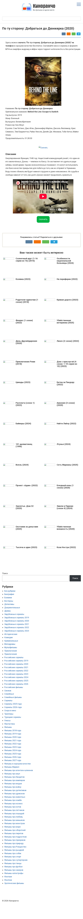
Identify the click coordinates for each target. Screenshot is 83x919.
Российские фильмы (13, 687)
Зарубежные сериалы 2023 (16, 631)
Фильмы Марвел (11, 767)
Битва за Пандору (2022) (65, 383)
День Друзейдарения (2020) (26, 342)
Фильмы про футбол (13, 866)
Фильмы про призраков (14, 840)
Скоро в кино (10, 710)
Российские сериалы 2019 (16, 660)
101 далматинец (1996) (24, 445)
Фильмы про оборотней (15, 830)
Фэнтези (8, 880)
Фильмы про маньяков (14, 820)
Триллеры (8, 714)
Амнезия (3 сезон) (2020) (66, 404)
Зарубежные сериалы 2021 (16, 624)
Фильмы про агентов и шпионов (18, 770)
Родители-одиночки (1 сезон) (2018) (27, 300)
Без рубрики (9, 591)
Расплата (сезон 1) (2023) (25, 404)
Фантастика (9, 724)
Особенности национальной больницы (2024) (65, 260)
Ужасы (7, 720)
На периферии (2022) (67, 279)
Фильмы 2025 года (12, 754)
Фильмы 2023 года (12, 747)
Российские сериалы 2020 (16, 664)
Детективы (9, 604)
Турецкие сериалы (12, 717)
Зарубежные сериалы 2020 (16, 621)
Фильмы (8, 727)
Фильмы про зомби (13, 800)
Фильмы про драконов (14, 793)
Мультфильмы (10, 647)
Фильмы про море (12, 827)
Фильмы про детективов (15, 790)
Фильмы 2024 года (12, 750)
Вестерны (8, 601)
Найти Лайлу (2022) (66, 423)
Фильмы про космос (13, 803)
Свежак (7, 690)
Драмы (7, 611)
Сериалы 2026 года (13, 707)
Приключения (10, 651)
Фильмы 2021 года (12, 740)
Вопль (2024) (22, 465)
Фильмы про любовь (13, 817)
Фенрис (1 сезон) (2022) (24, 321)
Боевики (8, 597)
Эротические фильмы (14, 883)
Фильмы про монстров (14, 823)
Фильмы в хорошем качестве (17, 764)
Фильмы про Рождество (15, 847)
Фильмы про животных (14, 797)
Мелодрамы (9, 644)
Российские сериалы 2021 (16, 667)
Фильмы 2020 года (12, 737)
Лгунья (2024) (64, 444)
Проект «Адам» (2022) (27, 485)
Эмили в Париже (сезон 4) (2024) (65, 507)
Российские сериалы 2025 (16, 680)
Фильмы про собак (12, 853)
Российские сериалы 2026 (16, 684)
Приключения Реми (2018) (25, 362)
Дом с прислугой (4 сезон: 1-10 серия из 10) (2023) (67, 363)
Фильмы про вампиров (14, 780)
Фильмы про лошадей (14, 813)
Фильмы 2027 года (12, 760)
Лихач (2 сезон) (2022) (68, 341)
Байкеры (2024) (23, 423)
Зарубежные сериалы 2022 (16, 627)
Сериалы (8, 700)
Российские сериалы (13, 657)
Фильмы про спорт (12, 856)
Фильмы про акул (12, 774)
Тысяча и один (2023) (26, 547)
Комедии (8, 637)
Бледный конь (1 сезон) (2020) (65, 486)
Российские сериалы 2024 (16, 677)
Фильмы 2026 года (12, 757)
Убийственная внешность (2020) (66, 527)
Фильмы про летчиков (14, 810)
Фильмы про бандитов (14, 777)
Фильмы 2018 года (12, 730)
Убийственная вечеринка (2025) (65, 321)
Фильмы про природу (14, 843)
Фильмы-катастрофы (13, 873)
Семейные (9, 694)
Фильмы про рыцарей (14, 850)
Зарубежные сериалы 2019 (16, 617)
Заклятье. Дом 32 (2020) (25, 507)
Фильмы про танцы (13, 863)
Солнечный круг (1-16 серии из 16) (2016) (27, 259)
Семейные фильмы (13, 697)
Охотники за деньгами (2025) (27, 527)
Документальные (12, 607)
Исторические (10, 634)
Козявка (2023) (23, 279)
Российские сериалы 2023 (16, 674)
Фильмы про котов (12, 807)
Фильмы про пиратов (13, 833)
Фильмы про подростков (15, 837)
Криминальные (11, 641)
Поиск (5, 573)
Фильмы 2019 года (12, 734)
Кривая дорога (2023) (67, 299)
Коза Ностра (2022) (66, 547)
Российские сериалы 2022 (16, 670)
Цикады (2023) (23, 382)
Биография (9, 594)
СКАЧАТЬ (43, 219)
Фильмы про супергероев (15, 860)
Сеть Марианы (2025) (67, 465)
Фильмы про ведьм (13, 783)
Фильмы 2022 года (12, 744)
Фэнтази (8, 876)
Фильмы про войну (12, 787)
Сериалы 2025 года (13, 704)
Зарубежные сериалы (14, 614)
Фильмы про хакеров (13, 870)
